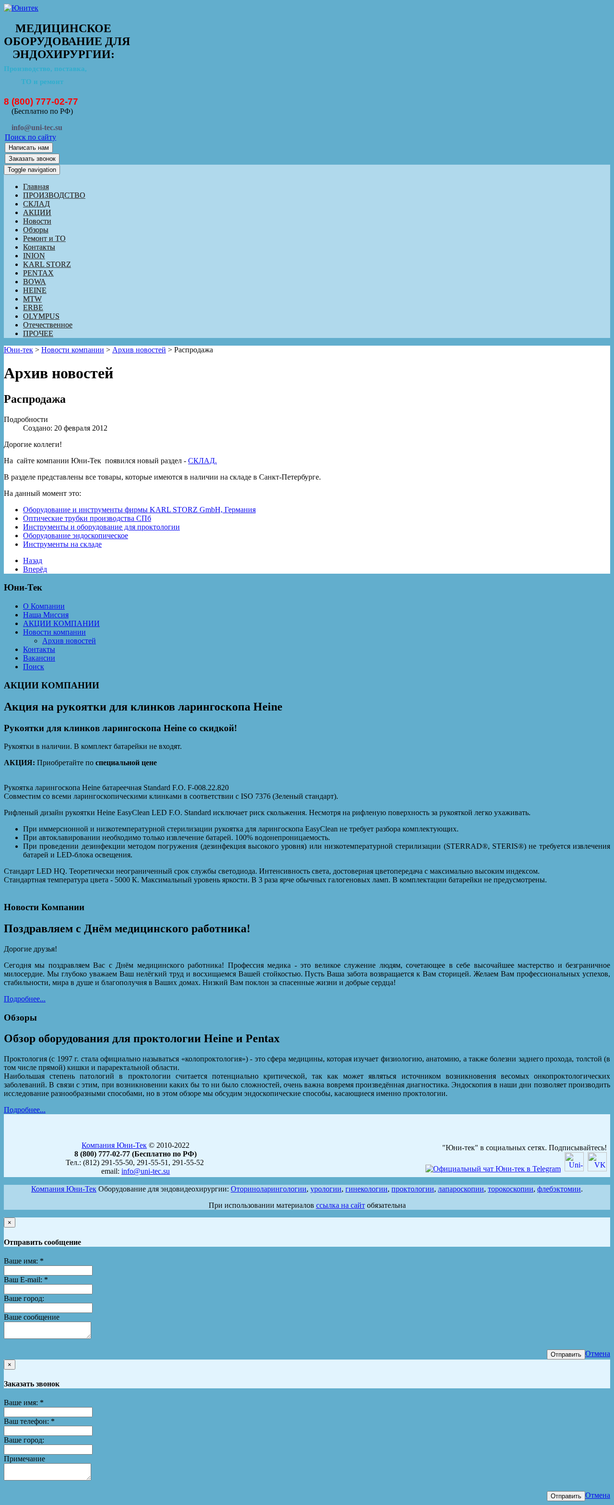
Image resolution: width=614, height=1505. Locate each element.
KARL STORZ (47, 264)
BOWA (34, 281)
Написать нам (29, 147)
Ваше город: (24, 1298)
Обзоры (35, 230)
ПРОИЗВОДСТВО (54, 195)
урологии (326, 1189)
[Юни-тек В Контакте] (597, 1169)
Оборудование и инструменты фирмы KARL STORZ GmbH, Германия (139, 510)
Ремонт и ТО (44, 238)
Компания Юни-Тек (114, 1145)
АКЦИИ (37, 212)
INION (34, 256)
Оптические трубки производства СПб (87, 518)
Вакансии (39, 658)
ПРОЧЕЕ (38, 333)
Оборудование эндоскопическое (75, 535)
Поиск (33, 666)
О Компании (44, 606)
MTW (32, 299)
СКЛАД (36, 204)
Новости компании (72, 350)
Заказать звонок (32, 158)
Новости (37, 221)
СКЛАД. (202, 461)
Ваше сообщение (31, 1317)
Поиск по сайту (30, 137)
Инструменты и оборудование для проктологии (101, 527)
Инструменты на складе (62, 544)
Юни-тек (18, 350)
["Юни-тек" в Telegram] (493, 1169)
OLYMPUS (41, 316)
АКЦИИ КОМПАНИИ (61, 623)
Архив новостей (139, 350)
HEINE (35, 290)
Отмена (597, 1353)
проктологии (412, 1189)
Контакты (39, 247)
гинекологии (366, 1189)
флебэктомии (559, 1189)
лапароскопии (461, 1189)
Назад (32, 560)
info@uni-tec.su (145, 1171)
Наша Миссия (46, 615)
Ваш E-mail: (26, 1280)
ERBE (33, 307)
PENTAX (38, 273)
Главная (36, 186)
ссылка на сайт (340, 1205)
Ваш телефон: (29, 1421)
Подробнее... (25, 999)
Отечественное (47, 325)
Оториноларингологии (269, 1189)
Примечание (24, 1459)
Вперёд (35, 569)
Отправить (566, 1354)
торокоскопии (510, 1189)
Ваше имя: (24, 1261)
